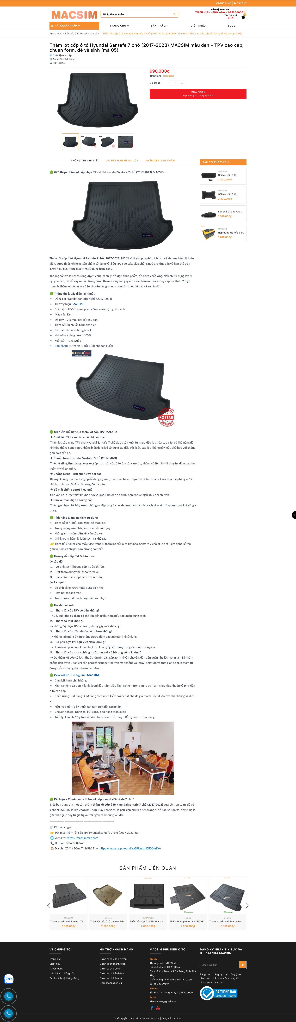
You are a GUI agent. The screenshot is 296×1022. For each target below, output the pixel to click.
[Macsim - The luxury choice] (74, 14)
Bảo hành (61, 346)
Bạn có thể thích (215, 162)
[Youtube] (158, 1008)
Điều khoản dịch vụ (111, 982)
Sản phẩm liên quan (148, 868)
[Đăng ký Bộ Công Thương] (219, 993)
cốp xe (108, 918)
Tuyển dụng (56, 968)
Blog (232, 25)
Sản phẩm (159, 25)
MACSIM (78, 304)
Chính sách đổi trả (110, 968)
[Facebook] (152, 1008)
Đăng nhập (224, 3)
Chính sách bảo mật (111, 978)
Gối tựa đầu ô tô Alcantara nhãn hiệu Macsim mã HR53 (229, 175)
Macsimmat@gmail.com (163, 1001)
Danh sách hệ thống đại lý (65, 978)
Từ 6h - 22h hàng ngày (210, 12)
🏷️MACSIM (148, 918)
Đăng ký (241, 3)
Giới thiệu (198, 25)
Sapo (179, 1018)
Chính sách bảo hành (112, 973)
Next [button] (247, 905)
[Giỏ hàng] (243, 18)
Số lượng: (155, 82)
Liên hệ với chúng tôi (61, 973)
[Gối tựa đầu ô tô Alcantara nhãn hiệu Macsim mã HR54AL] (208, 195)
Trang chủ (118, 25)
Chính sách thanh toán (113, 963)
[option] (98, 100)
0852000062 (236, 12)
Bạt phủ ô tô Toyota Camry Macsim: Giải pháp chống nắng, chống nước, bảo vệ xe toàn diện (231, 211)
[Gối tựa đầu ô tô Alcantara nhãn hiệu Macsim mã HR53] (208, 176)
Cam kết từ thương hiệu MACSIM (76, 675)
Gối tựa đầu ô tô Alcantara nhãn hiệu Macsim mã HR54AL (230, 194)
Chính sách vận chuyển (113, 958)
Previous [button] (48, 905)
